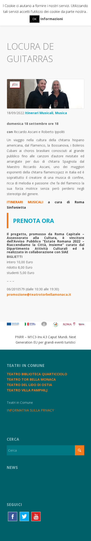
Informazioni (51, 18)
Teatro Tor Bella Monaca (31, 379)
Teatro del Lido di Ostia (29, 385)
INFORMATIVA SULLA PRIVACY (30, 410)
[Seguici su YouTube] (36, 516)
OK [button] (34, 19)
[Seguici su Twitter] (24, 516)
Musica (61, 113)
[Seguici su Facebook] (12, 516)
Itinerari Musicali (39, 113)
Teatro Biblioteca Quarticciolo (37, 374)
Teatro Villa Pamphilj (27, 390)
